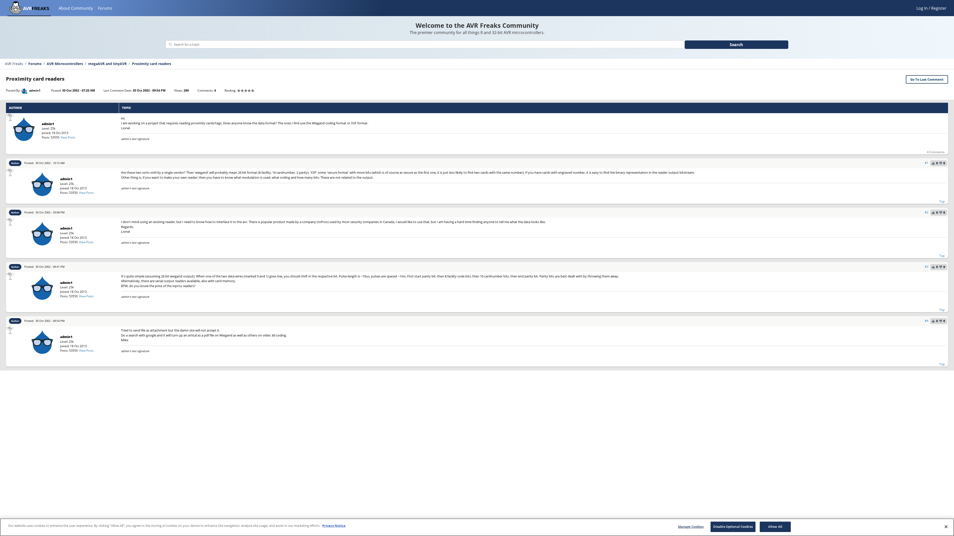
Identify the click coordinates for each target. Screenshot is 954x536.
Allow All (775, 526)
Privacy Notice (334, 525)
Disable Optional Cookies (733, 526)
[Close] (946, 526)
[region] (477, 527)
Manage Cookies (691, 526)
